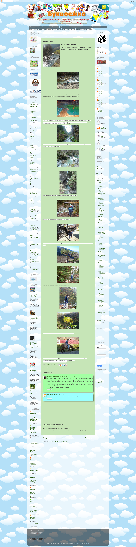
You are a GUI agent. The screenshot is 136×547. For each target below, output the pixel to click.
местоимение (33, 169)
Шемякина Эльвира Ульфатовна (55, 376)
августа (100, 322)
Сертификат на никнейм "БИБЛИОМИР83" (34, 442)
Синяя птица (33, 233)
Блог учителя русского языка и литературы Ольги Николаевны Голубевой (33, 417)
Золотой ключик (33, 130)
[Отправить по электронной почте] (59, 365)
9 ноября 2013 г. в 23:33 (69, 376)
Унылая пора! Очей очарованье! (34, 255)
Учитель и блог (46, 26)
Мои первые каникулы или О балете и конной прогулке (101, 265)
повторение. (33, 203)
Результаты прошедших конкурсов (102, 248)
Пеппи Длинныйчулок (33, 193)
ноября (100, 180)
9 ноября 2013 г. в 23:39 (58, 394)
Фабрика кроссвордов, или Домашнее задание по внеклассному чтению (34, 345)
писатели (32, 196)
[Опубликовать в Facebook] (65, 365)
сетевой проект (33, 229)
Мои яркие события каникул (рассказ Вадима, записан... (101, 280)
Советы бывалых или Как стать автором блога (101, 303)
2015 (98, 171)
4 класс (31, 100)
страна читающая (34, 240)
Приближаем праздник (101, 252)
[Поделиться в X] (63, 365)
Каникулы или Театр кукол (102, 309)
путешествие (61, 367)
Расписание (102, 26)
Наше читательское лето (82, 26)
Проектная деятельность (67, 26)
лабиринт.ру (33, 155)
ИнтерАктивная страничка (83, 29)
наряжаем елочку (34, 171)
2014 (98, 173)
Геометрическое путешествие (34, 116)
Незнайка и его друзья (33, 182)
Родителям (55, 26)
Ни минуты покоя (33, 478)
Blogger (87, 543)
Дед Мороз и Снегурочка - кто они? (102, 229)
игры (31, 138)
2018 (98, 163)
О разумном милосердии (33, 433)
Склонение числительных (33, 453)
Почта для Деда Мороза (101, 190)
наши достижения (34, 178)
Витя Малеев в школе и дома (33, 107)
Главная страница (34, 26)
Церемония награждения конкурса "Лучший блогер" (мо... (102, 235)
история (32, 147)
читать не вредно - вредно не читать (34, 265)
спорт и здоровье (34, 237)
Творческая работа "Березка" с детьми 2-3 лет (33, 482)
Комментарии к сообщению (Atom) (59, 441)
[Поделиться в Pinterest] (66, 365)
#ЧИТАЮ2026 (33, 422)
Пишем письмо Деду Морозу (101, 218)
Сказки (31, 235)
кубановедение (53, 367)
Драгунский (32, 125)
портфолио (32, 209)
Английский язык (34, 29)
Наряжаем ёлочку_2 (101, 199)
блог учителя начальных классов (33, 461)
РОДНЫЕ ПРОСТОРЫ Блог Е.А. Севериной (33, 429)
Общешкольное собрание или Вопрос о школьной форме (102, 211)
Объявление (101, 298)
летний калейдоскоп (33, 158)
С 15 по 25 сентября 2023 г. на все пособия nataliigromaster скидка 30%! (34, 509)
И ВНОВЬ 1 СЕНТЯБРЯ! (33, 464)
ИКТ (31, 145)
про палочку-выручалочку (33, 214)
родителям (32, 225)
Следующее (47, 438)
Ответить (49, 389)
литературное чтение (33, 163)
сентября (100, 320)
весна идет (32, 102)
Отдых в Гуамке (101, 286)
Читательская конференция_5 (102, 195)
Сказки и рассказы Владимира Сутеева (102, 273)
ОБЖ (31, 186)
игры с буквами (33, 140)
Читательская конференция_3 (102, 314)
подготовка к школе (34, 205)
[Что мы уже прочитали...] (33, 40)
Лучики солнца (34, 470)
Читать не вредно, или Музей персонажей (34, 295)
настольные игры (34, 174)
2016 (98, 168)
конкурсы (32, 149)
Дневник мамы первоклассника (102, 184)
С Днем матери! (101, 202)
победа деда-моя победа (34, 199)
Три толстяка (33, 252)
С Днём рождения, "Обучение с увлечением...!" (33, 494)
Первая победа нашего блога (101, 242)
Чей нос (32, 259)
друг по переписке (34, 127)
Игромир (32, 136)
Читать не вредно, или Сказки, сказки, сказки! (34, 318)
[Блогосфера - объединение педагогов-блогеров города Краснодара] (36, 91)
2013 (98, 175)
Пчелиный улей (32, 451)
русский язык (33, 227)
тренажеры (32, 250)
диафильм (32, 120)
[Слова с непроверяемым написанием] (34, 63)
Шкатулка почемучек (33, 518)
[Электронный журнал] (34, 74)
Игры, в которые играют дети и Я (33, 503)
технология (32, 247)
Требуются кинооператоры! (33, 369)
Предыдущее (89, 438)
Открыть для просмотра (100, 381)
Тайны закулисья (34, 244)
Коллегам (94, 26)
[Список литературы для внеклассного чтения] (32, 51)
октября (100, 317)
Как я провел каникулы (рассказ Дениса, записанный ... (101, 292)
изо (31, 143)
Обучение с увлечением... (33, 490)
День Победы (33, 519)
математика (32, 167)
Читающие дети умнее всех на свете (51, 29)
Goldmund (76, 543)
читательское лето (34, 261)
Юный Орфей (102, 205)
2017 (98, 166)
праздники (32, 211)
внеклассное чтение (33, 112)
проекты (32, 218)
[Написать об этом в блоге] (61, 365)
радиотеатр (32, 222)
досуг (48, 367)
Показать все (36, 523)
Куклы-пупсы (33, 472)
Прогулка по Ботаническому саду (33, 392)
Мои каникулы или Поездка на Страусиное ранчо (102, 258)
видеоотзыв (32, 104)
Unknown (49, 394)
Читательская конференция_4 (102, 224)
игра (31, 134)
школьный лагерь (34, 269)
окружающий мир (34, 188)
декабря (100, 178)
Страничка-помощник (68, 29)
